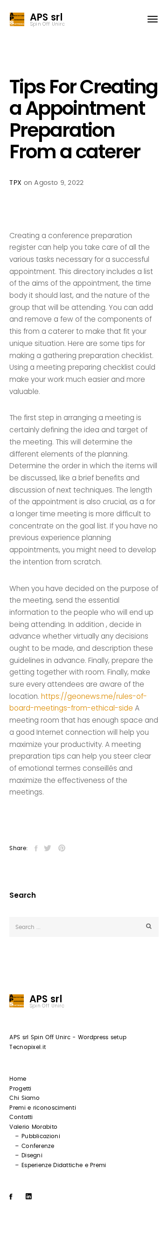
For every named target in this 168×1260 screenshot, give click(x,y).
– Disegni (28, 1155)
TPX (15, 183)
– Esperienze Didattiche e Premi (60, 1165)
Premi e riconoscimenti (42, 1108)
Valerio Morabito (33, 1127)
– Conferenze (34, 1146)
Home (17, 1079)
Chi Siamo (24, 1098)
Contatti (21, 1117)
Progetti (20, 1088)
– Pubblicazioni (37, 1136)
